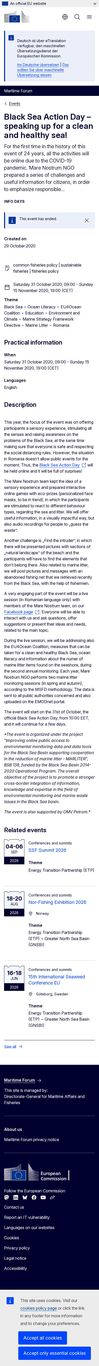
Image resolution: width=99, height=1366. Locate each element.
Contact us (14, 1207)
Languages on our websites (29, 1227)
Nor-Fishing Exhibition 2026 (57, 902)
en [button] (65, 16)
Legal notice (15, 1258)
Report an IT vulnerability (27, 1217)
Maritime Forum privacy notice (31, 1139)
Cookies (11, 1237)
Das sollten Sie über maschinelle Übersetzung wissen (43, 69)
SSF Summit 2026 (47, 850)
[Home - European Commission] (16, 16)
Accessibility (15, 1268)
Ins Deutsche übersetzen (38, 64)
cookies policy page (38, 1308)
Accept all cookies (42, 1337)
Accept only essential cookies (54, 1353)
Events (14, 103)
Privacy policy (17, 1247)
